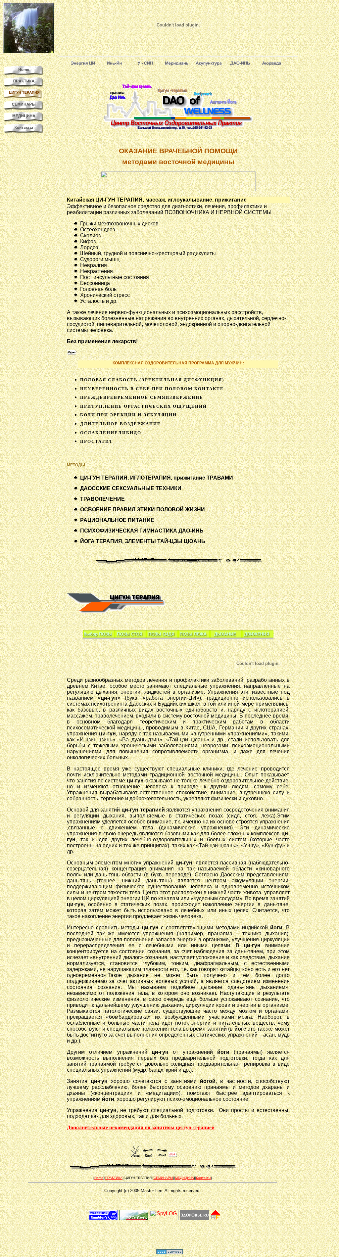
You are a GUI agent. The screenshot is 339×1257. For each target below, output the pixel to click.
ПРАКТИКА (113, 1178)
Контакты (203, 1178)
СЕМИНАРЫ (163, 1178)
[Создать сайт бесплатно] (169, 1252)
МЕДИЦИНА (184, 1178)
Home (98, 1178)
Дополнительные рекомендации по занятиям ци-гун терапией (141, 1127)
